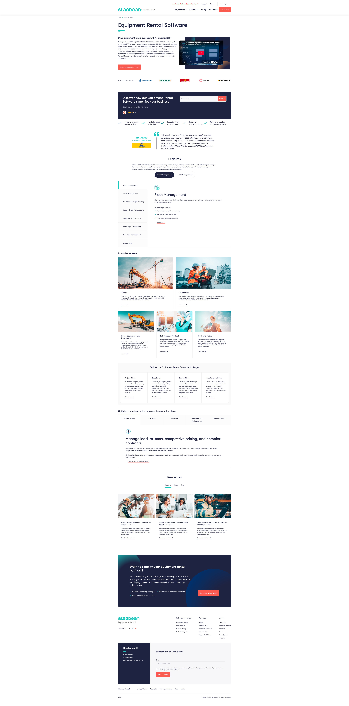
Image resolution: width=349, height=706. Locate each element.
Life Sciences (180, 626)
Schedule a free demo (208, 593)
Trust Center (223, 635)
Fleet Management (130, 185)
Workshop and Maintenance (197, 420)
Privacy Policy (188, 668)
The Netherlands (166, 689)
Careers (212, 4)
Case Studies (203, 632)
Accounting (127, 243)
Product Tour (203, 626)
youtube (135, 628)
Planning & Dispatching (132, 226)
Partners (222, 629)
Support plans (128, 657)
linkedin (132, 628)
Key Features (180, 10)
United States (142, 689)
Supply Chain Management (133, 210)
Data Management (182, 632)
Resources (212, 10)
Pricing (203, 10)
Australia (153, 689)
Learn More (201, 351)
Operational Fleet (219, 419)
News (221, 632)
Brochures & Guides (205, 629)
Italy (176, 689)
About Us (222, 622)
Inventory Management (132, 235)
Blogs (201, 622)
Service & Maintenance (132, 218)
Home (119, 17)
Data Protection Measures (217, 697)
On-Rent (152, 419)
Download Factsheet (127, 538)
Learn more (160, 222)
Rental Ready (129, 419)
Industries (192, 10)
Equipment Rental (182, 622)
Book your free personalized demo (138, 461)
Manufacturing (181, 629)
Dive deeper (128, 397)
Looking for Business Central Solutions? (185, 4)
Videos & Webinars (205, 635)
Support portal (128, 655)
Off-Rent (174, 419)
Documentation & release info (133, 660)
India (183, 689)
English (226, 4)
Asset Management (130, 193)
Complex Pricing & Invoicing (133, 202)
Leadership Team (225, 626)
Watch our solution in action (129, 67)
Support (204, 4)
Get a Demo (225, 10)
